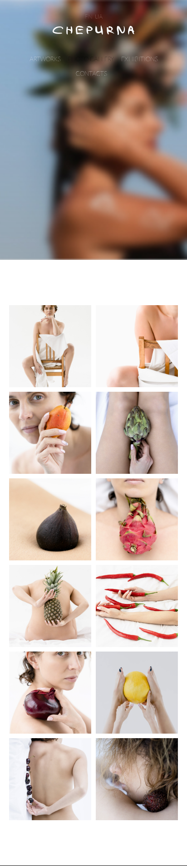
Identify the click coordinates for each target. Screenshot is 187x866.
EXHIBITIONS (139, 59)
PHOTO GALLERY (91, 59)
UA (99, 16)
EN (89, 16)
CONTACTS (91, 74)
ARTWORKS (45, 59)
